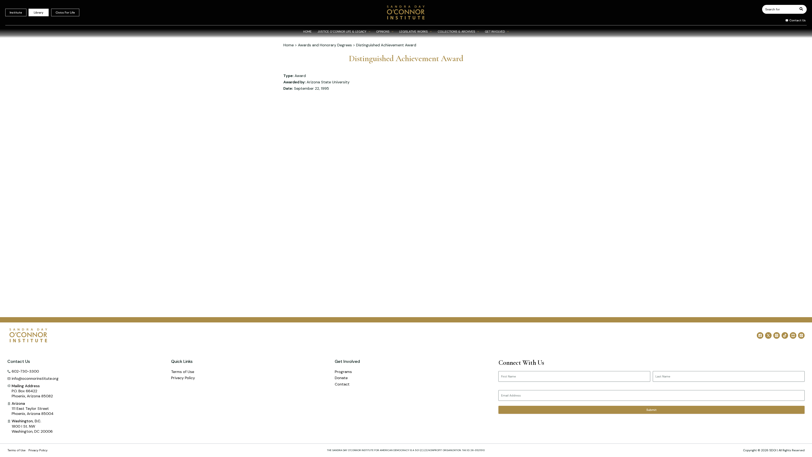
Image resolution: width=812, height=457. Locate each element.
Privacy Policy (183, 377)
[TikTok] (785, 335)
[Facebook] (760, 335)
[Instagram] (776, 335)
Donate (341, 377)
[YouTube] (793, 335)
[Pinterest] (801, 335)
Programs (343, 371)
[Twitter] (768, 335)
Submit (651, 410)
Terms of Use (182, 371)
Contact (342, 384)
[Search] (801, 9)
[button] (794, 21)
